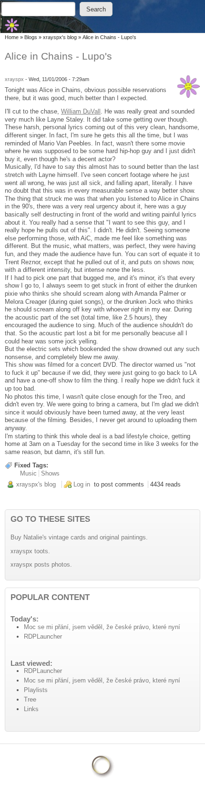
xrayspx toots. (30, 551)
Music (28, 473)
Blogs (30, 37)
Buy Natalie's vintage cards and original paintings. (79, 537)
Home (12, 37)
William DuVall (81, 111)
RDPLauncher (43, 636)
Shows (50, 473)
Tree (30, 699)
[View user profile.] (188, 86)
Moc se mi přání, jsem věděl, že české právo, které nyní (102, 627)
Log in (81, 484)
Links (31, 709)
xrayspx (14, 79)
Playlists (36, 689)
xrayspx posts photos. (41, 564)
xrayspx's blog (60, 37)
